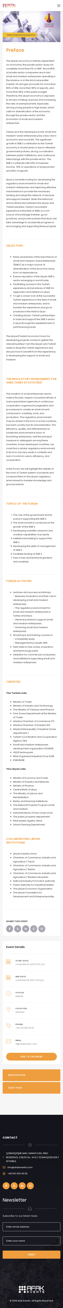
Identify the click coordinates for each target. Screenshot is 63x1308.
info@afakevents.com (20, 1167)
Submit (31, 1254)
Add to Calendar (31, 1056)
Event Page (15, 1087)
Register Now (16, 1075)
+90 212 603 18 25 (25, 1027)
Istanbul (20, 1012)
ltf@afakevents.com (26, 1043)
